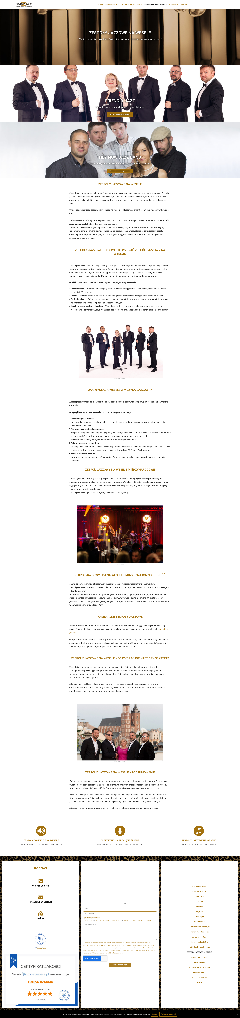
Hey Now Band (115, 920)
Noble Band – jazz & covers (199, 947)
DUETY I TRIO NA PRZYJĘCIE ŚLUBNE (120, 840)
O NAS (100, 4)
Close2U (106, 920)
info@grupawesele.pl (40, 902)
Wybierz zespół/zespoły (91, 918)
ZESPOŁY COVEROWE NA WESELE (41, 840)
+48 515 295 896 (40, 885)
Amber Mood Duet (199, 937)
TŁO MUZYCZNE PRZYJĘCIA (131, 4)
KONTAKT (184, 4)
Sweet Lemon (137, 920)
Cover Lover (88, 920)
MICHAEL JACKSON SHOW (199, 967)
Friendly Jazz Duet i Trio (199, 932)
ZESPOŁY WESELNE (111, 4)
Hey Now (199, 912)
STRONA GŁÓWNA (199, 886)
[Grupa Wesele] (40, 948)
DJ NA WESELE (199, 962)
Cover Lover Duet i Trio (199, 942)
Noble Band (148, 920)
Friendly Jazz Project (199, 957)
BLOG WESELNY (174, 4)
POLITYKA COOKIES (199, 977)
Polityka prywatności (168, 1014)
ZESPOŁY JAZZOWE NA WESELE (154, 4)
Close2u (199, 907)
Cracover (98, 920)
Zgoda (154, 1014)
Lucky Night (126, 920)
